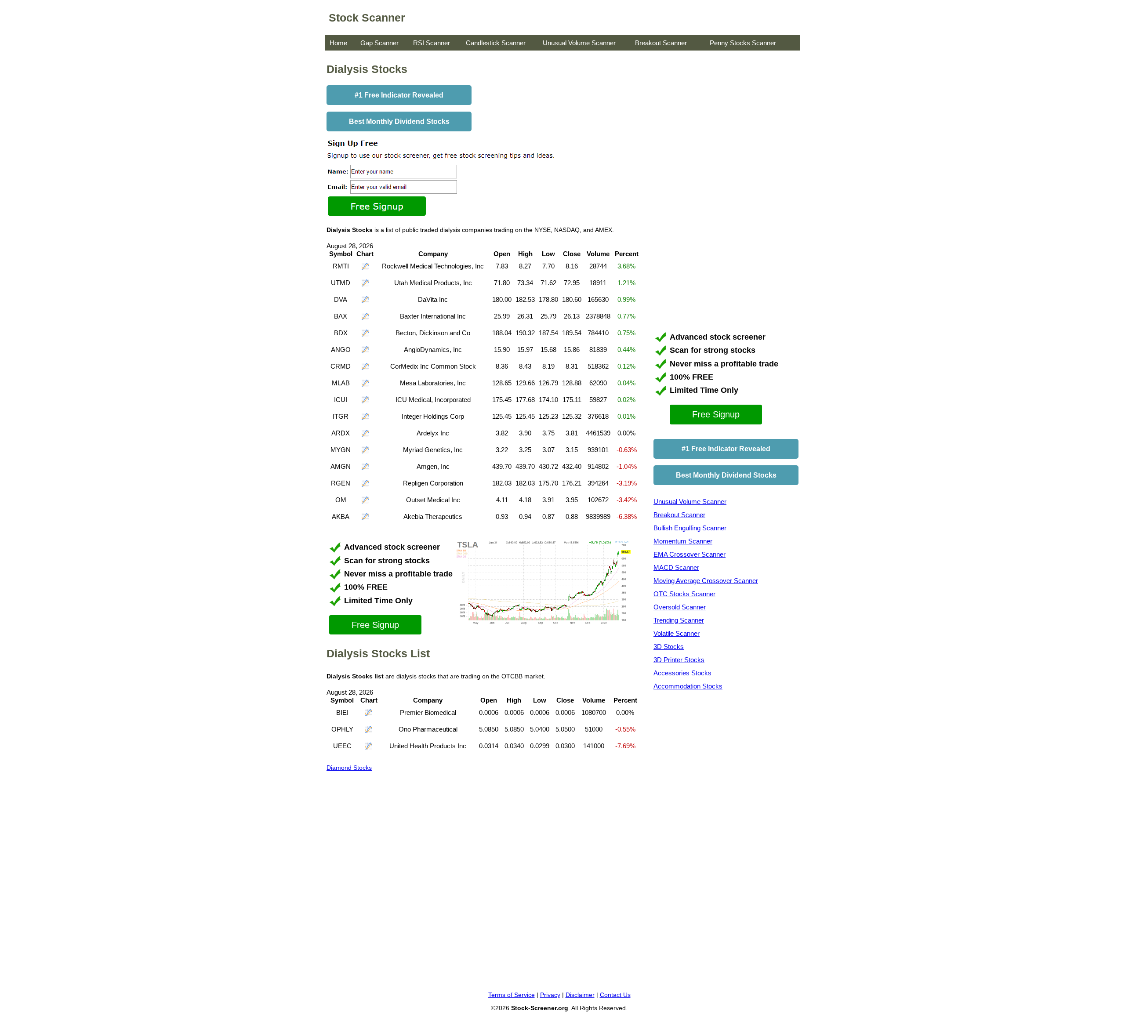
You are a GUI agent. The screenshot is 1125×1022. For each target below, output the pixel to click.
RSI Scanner (431, 43)
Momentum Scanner (682, 541)
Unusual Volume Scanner (579, 43)
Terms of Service (511, 994)
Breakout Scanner (661, 43)
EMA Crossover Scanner (689, 554)
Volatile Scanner (676, 633)
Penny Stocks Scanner (743, 43)
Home (338, 43)
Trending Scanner (678, 620)
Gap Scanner (379, 43)
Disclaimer (580, 994)
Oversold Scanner (679, 607)
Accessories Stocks (682, 673)
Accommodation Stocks (687, 686)
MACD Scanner (676, 567)
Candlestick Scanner (496, 43)
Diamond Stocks (349, 767)
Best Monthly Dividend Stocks (399, 121)
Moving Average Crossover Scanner (705, 580)
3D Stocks (668, 646)
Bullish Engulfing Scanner (689, 528)
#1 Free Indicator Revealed (399, 95)
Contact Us (615, 994)
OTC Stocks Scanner (684, 594)
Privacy (550, 994)
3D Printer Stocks (678, 659)
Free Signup (375, 625)
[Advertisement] (719, 191)
